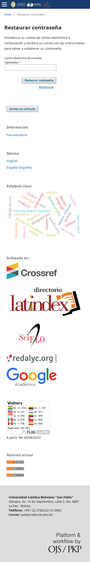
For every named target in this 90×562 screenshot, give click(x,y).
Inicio (7, 14)
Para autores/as (17, 135)
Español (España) (19, 167)
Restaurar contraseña (39, 80)
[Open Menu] (4, 4)
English (12, 161)
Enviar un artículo (22, 109)
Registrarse (46, 87)
